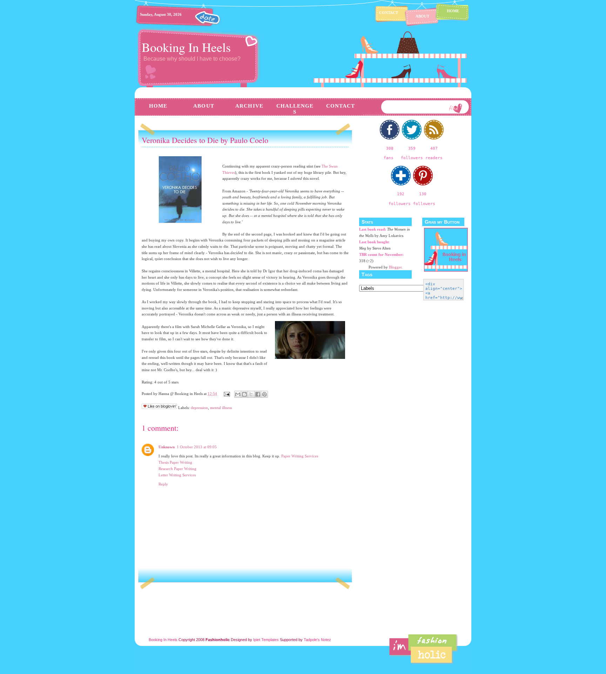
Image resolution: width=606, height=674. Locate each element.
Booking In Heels (186, 47)
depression (199, 408)
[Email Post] (226, 394)
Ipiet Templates (266, 640)
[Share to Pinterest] (264, 394)
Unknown (167, 447)
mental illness (221, 408)
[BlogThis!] (244, 394)
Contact (388, 13)
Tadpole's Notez (317, 640)
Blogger (395, 267)
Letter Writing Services (177, 475)
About (422, 16)
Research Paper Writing (177, 469)
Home (453, 11)
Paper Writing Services (299, 456)
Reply (163, 484)
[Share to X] (251, 394)
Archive (249, 106)
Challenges (295, 109)
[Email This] (237, 394)
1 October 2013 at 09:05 (197, 447)
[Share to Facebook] (257, 394)
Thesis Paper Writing (175, 462)
